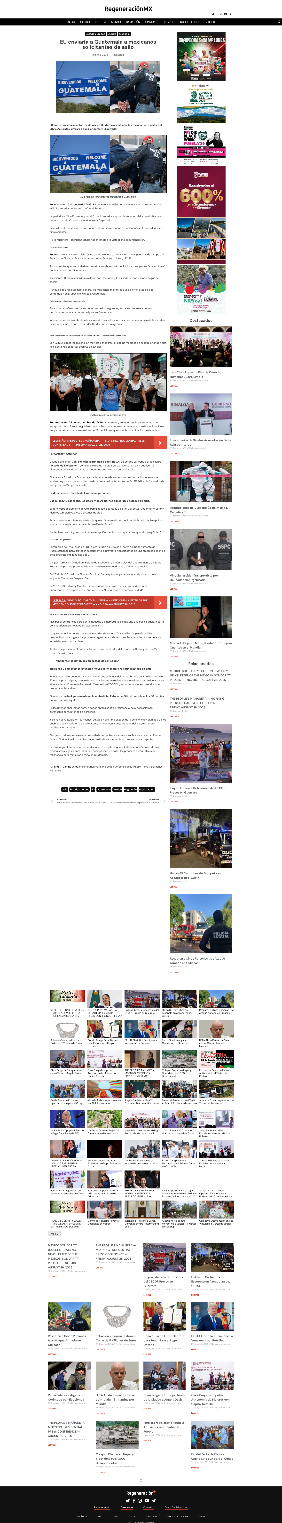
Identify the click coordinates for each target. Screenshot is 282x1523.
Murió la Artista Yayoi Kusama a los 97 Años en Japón (105, 1102)
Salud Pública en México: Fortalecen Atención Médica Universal (214, 1133)
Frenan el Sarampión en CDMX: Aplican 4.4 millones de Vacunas (179, 1102)
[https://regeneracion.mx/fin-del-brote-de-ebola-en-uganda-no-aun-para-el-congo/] (66, 1092)
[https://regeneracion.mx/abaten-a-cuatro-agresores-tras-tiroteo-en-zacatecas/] (215, 1092)
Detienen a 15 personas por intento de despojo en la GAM (141, 1162)
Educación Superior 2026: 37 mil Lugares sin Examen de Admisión (103, 1193)
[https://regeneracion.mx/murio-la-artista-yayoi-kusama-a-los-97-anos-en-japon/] (103, 1092)
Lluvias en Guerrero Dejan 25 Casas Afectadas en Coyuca (103, 1132)
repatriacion (146, 789)
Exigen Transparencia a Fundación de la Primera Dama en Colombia (178, 1163)
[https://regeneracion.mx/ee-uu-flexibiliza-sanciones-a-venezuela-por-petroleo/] (141, 1032)
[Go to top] (276, 1517)
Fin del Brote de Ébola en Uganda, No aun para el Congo (67, 1102)
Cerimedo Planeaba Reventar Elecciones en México (103, 1222)
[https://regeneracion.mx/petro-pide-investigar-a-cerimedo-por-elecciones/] (178, 1032)
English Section (189, 22)
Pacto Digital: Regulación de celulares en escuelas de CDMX (67, 1192)
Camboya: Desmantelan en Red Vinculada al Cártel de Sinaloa (216, 1222)
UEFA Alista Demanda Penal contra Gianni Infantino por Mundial (214, 1043)
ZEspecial (124, 34)
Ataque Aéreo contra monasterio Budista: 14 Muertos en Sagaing (179, 1223)
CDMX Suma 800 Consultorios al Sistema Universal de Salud (179, 1132)
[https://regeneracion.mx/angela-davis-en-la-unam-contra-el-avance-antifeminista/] (141, 1092)
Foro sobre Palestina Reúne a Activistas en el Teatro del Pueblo (215, 1073)
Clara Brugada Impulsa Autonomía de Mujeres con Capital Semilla (102, 1073)
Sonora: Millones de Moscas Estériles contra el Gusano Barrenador (214, 1163)
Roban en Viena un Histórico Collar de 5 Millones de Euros (66, 1042)
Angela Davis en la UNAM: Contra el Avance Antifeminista (142, 1102)
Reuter (54, 254)
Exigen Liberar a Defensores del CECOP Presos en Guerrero (142, 1012)
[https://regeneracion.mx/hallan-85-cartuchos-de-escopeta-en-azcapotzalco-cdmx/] (178, 1002)
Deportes (167, 22)
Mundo (116, 22)
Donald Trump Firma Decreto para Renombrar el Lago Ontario (103, 1043)
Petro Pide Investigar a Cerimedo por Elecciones (175, 1042)
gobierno (87, 426)
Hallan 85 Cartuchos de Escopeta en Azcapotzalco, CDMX (177, 1013)
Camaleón (133, 22)
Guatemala (104, 789)
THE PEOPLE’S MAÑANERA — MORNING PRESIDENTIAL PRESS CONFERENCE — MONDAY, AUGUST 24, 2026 (141, 1193)
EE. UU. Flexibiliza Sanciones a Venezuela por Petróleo (141, 1042)
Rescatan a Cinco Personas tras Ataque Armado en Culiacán (216, 1012)
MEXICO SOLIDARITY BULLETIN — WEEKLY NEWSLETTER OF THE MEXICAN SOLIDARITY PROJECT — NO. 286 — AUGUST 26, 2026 (200, 675)
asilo (65, 789)
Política (100, 22)
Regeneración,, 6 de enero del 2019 (70, 204)
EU (93, 789)
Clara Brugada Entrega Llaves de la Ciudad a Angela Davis (66, 1072)
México (85, 22)
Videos (210, 22)
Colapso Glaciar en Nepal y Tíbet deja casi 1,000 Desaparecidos (176, 1073)
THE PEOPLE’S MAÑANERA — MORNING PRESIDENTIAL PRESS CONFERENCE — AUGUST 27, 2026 (141, 1073)
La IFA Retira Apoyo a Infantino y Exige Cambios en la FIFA (67, 1132)
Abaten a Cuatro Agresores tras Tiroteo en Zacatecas (216, 1102)
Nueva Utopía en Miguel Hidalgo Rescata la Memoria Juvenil (142, 1132)
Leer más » (174, 386)
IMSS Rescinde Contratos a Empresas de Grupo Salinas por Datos (105, 1163)
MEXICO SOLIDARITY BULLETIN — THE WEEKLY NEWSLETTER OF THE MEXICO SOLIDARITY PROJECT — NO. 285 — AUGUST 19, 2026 (67, 1223)
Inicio (71, 22)
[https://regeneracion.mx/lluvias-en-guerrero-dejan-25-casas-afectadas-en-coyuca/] (103, 1122)
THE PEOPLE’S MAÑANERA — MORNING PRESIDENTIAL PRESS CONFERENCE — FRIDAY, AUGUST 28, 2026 (197, 703)
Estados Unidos (95, 34)
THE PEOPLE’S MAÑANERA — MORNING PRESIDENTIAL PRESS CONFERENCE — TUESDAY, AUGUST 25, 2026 (66, 1163)
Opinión (150, 22)
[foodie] (201, 164)
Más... (54, 1233)
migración (130, 789)
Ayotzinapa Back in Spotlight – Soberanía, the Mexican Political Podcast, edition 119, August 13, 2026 (179, 1193)
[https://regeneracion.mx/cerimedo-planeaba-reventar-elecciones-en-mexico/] (103, 1213)
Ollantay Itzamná (61, 766)
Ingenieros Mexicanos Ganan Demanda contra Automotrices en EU (142, 1223)
